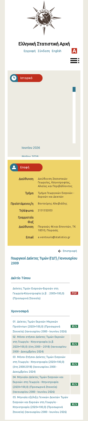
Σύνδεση (44, 51)
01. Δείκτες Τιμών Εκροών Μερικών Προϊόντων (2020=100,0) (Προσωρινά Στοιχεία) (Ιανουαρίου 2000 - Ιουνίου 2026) (40, 326)
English (56, 51)
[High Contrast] (74, 51)
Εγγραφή (30, 51)
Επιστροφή (70, 250)
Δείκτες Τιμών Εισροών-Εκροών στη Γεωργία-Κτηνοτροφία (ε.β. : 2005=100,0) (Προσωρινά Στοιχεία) (38, 293)
